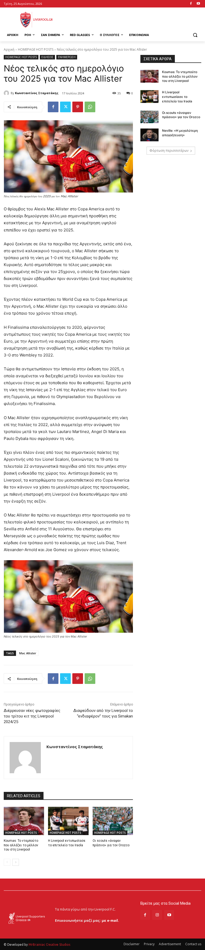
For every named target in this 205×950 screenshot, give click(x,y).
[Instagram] (157, 915)
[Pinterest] (77, 107)
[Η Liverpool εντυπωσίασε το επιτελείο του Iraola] (68, 821)
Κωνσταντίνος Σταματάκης (36, 93)
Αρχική (9, 49)
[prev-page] (7, 862)
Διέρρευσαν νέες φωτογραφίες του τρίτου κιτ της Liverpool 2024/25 (32, 716)
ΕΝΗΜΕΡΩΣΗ (67, 57)
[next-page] (15, 862)
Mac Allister (27, 653)
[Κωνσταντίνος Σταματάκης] (7, 93)
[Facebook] (191, 4)
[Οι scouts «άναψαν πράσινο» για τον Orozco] (113, 821)
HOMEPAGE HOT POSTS (35, 49)
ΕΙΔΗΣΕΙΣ (47, 57)
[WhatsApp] (90, 107)
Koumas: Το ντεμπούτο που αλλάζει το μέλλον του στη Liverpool (21, 845)
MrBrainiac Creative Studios (49, 944)
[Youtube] (198, 4)
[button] (195, 35)
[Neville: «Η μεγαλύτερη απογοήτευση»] (149, 135)
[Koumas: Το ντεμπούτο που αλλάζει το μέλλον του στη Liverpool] (24, 821)
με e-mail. (110, 920)
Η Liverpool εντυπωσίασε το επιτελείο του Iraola (177, 96)
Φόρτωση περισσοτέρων (168, 150)
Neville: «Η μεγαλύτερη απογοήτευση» (180, 133)
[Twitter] (65, 107)
